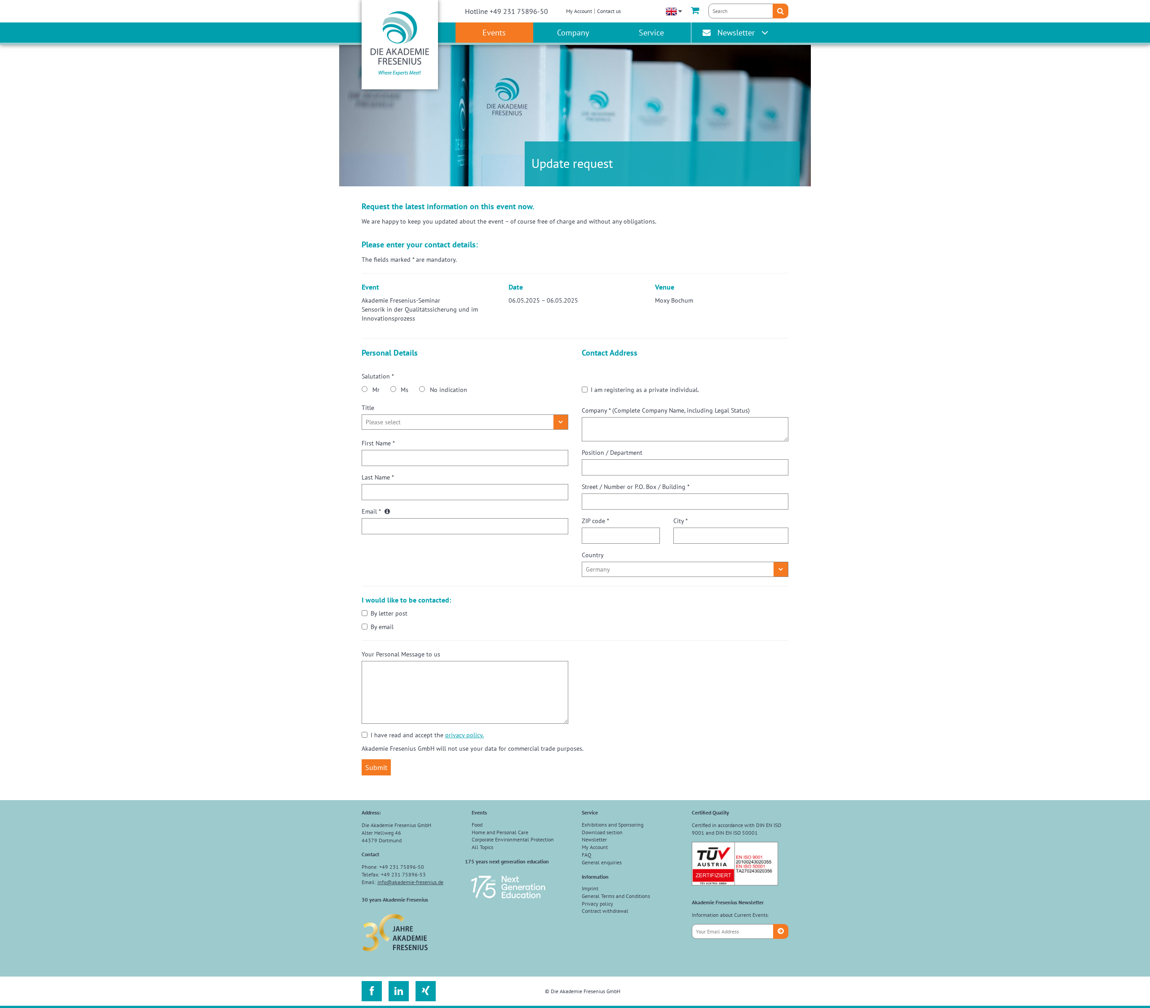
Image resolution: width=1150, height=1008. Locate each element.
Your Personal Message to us (401, 654)
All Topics (482, 847)
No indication (448, 390)
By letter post (389, 613)
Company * (666, 410)
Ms (404, 390)
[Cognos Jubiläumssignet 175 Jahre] (508, 902)
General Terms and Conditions (616, 896)
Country (593, 555)
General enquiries (602, 862)
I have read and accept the (427, 735)
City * (680, 521)
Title (368, 408)
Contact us (609, 11)
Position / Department (612, 453)
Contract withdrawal (605, 910)
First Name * (378, 443)
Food (477, 824)
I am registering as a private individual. (645, 390)
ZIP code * (595, 521)
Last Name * (378, 477)
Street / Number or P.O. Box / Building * (636, 487)
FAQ (586, 854)
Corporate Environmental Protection (513, 839)
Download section (602, 832)
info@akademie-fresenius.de (410, 882)
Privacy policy (597, 903)
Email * (372, 511)
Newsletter (736, 32)
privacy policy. (464, 735)
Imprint (590, 888)
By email (382, 627)
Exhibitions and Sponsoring (612, 824)
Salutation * (378, 376)
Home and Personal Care (500, 832)
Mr (376, 390)
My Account (579, 11)
